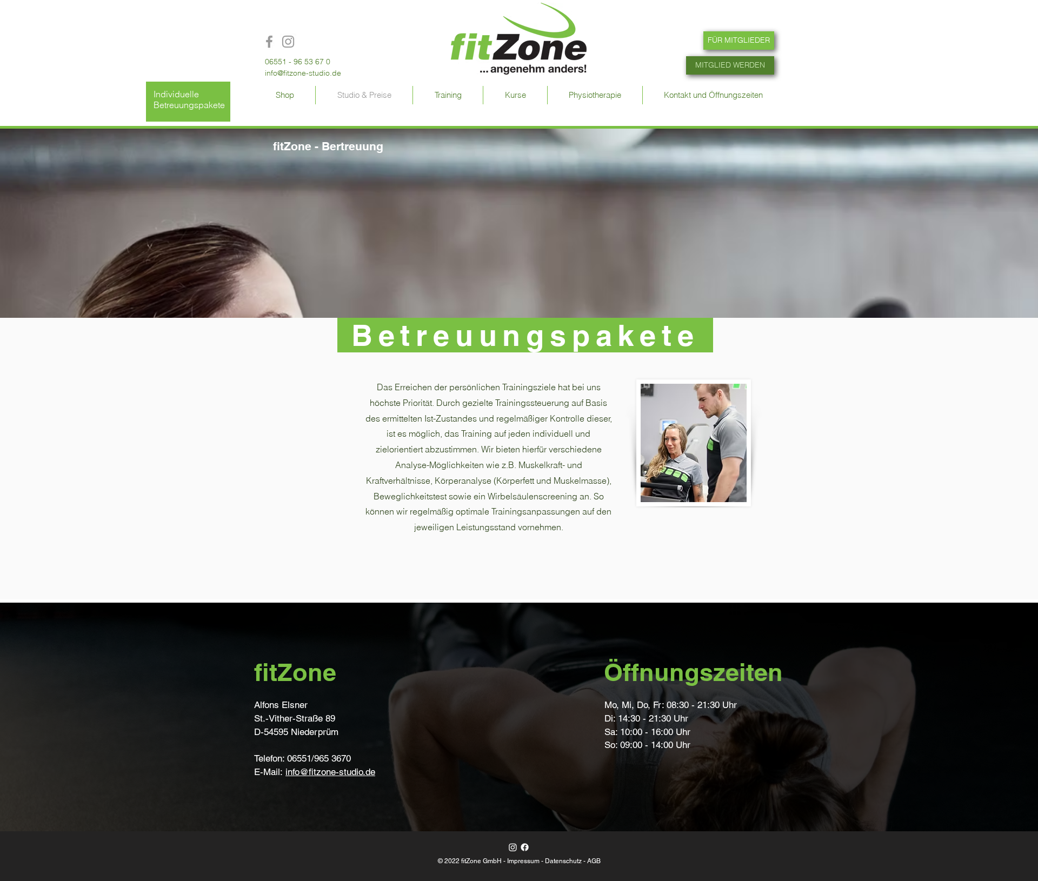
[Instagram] (513, 847)
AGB (594, 861)
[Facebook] (525, 847)
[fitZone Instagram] (288, 42)
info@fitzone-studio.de (303, 73)
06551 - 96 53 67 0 (297, 61)
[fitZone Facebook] (269, 42)
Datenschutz (563, 861)
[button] (448, 95)
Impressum (523, 861)
